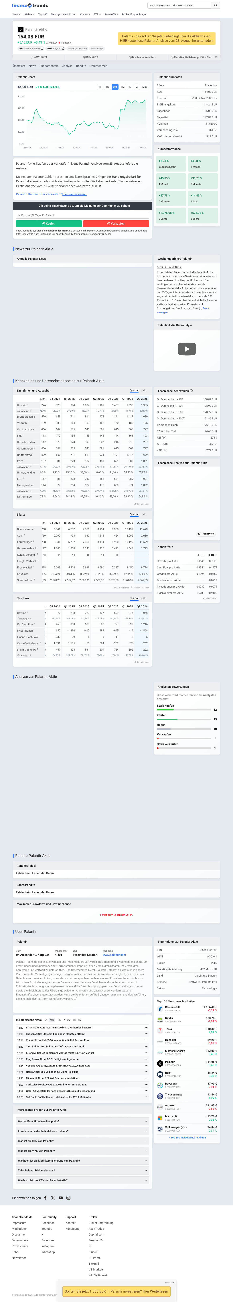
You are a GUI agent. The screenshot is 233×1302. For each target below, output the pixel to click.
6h (46, 1020)
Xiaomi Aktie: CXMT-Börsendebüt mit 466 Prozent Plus (57, 1040)
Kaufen (50, 223)
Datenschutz (20, 1240)
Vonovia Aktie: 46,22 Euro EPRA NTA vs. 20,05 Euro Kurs (58, 1066)
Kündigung (73, 1229)
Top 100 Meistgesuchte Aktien (188, 1138)
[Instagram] (68, 1198)
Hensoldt (170, 1040)
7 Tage (67, 1020)
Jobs (15, 1252)
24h (59, 1020)
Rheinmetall (172, 1007)
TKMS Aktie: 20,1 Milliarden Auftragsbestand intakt (55, 1046)
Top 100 (42, 14)
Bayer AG (171, 1083)
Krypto (84, 14)
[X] (53, 1198)
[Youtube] (61, 1198)
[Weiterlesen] (146, 1028)
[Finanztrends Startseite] (30, 7)
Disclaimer (19, 1234)
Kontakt (71, 1223)
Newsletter (19, 1258)
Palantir (170, 1062)
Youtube (47, 1229)
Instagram (48, 1246)
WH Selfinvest (98, 1275)
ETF (96, 14)
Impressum (19, 1223)
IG (90, 1246)
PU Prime (95, 1258)
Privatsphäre (20, 1246)
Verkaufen (118, 223)
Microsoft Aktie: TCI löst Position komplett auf (52, 1078)
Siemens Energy (175, 1051)
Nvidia (169, 1018)
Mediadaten (19, 1229)
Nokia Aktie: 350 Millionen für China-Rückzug (52, 1072)
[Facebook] (45, 1198)
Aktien (28, 14)
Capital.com (96, 1234)
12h (52, 1020)
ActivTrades (96, 1229)
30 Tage (77, 1020)
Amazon (170, 1105)
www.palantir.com (114, 955)
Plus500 (94, 1252)
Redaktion (48, 1223)
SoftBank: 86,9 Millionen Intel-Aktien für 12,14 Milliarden (59, 1097)
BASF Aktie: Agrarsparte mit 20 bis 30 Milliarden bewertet (59, 1028)
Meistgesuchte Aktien (63, 14)
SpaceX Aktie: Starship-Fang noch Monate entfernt (55, 1034)
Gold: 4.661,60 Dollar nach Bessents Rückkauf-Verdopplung (60, 1091)
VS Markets (96, 1269)
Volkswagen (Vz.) (176, 1127)
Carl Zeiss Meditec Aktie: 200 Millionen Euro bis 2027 (56, 1085)
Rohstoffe (110, 14)
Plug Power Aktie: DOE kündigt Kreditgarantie (52, 1059)
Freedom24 (96, 1240)
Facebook (48, 1240)
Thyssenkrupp (173, 1094)
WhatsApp (48, 1252)
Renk (168, 1072)
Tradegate (66, 43)
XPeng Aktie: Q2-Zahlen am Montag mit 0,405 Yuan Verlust (60, 1053)
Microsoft (171, 1116)
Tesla (168, 1029)
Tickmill (94, 1264)
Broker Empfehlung (101, 1223)
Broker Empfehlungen (134, 14)
